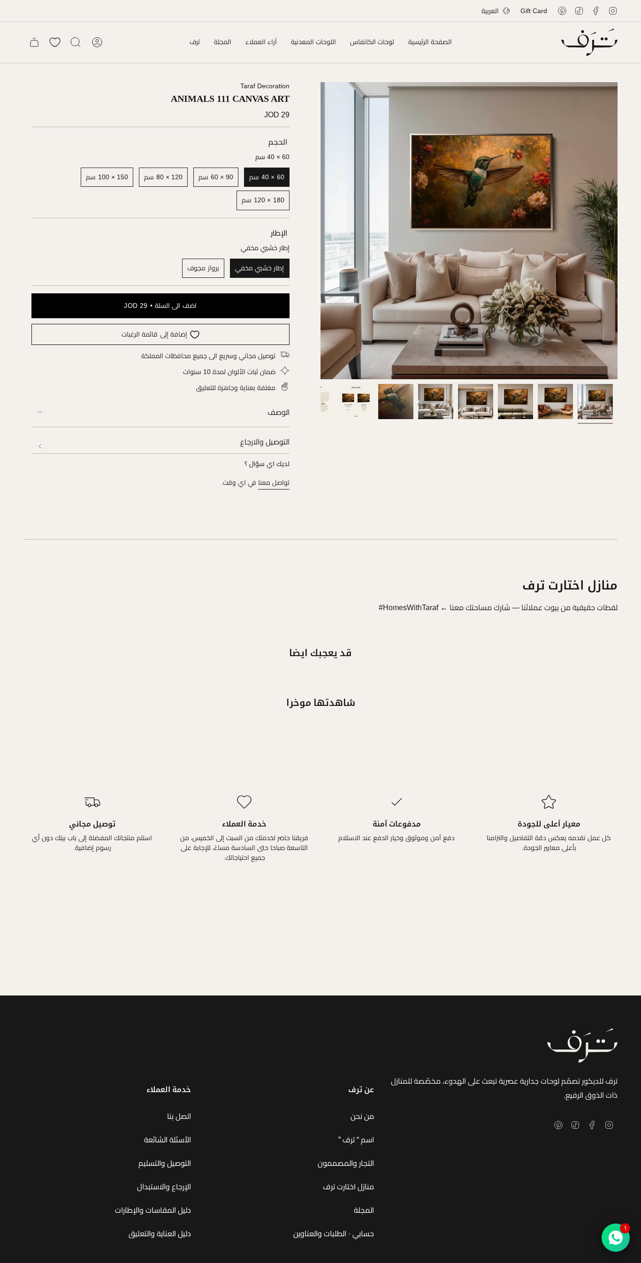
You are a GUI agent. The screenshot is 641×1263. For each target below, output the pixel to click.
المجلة (364, 1210)
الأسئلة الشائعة (167, 1140)
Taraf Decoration (265, 86)
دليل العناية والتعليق (160, 1234)
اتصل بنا (179, 1116)
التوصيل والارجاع (265, 442)
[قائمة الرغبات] (55, 42)
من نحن (362, 1116)
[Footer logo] (582, 1045)
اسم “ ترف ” (356, 1140)
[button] (372, 42)
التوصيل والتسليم (164, 1163)
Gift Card (533, 11)
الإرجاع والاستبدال (164, 1187)
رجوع (320, 231)
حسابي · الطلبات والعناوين (333, 1234)
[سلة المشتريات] (34, 42)
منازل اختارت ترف (348, 1187)
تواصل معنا (274, 482)
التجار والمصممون (346, 1163)
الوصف (278, 412)
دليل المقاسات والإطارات (153, 1210)
